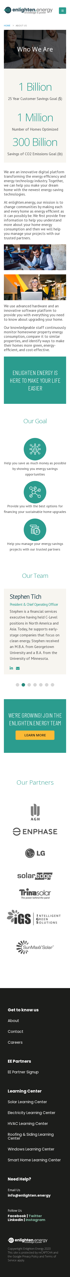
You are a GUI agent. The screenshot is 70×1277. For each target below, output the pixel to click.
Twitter (35, 1215)
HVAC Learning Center (28, 1124)
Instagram (35, 1219)
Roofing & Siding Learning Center (31, 1136)
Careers (15, 1042)
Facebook (17, 1215)
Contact (15, 1032)
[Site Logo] (20, 11)
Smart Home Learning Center (34, 1160)
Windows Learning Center (31, 1149)
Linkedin (15, 1219)
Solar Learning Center (27, 1102)
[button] (62, 10)
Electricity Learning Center (31, 1113)
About (13, 1021)
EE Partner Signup (23, 1072)
